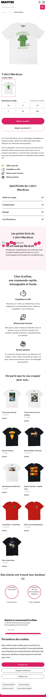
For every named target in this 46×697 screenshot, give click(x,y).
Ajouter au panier (23, 121)
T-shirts (10, 12)
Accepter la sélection (23, 670)
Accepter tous (23, 665)
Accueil (5, 12)
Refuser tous (23, 676)
